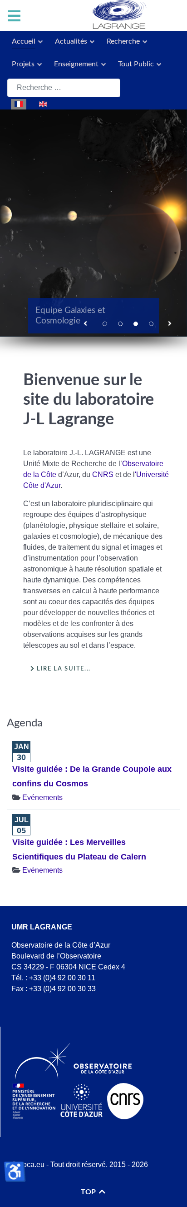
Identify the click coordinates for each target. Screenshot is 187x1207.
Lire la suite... (63, 668)
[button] (86, 322)
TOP (89, 1192)
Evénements (42, 797)
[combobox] (63, 88)
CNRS (102, 474)
